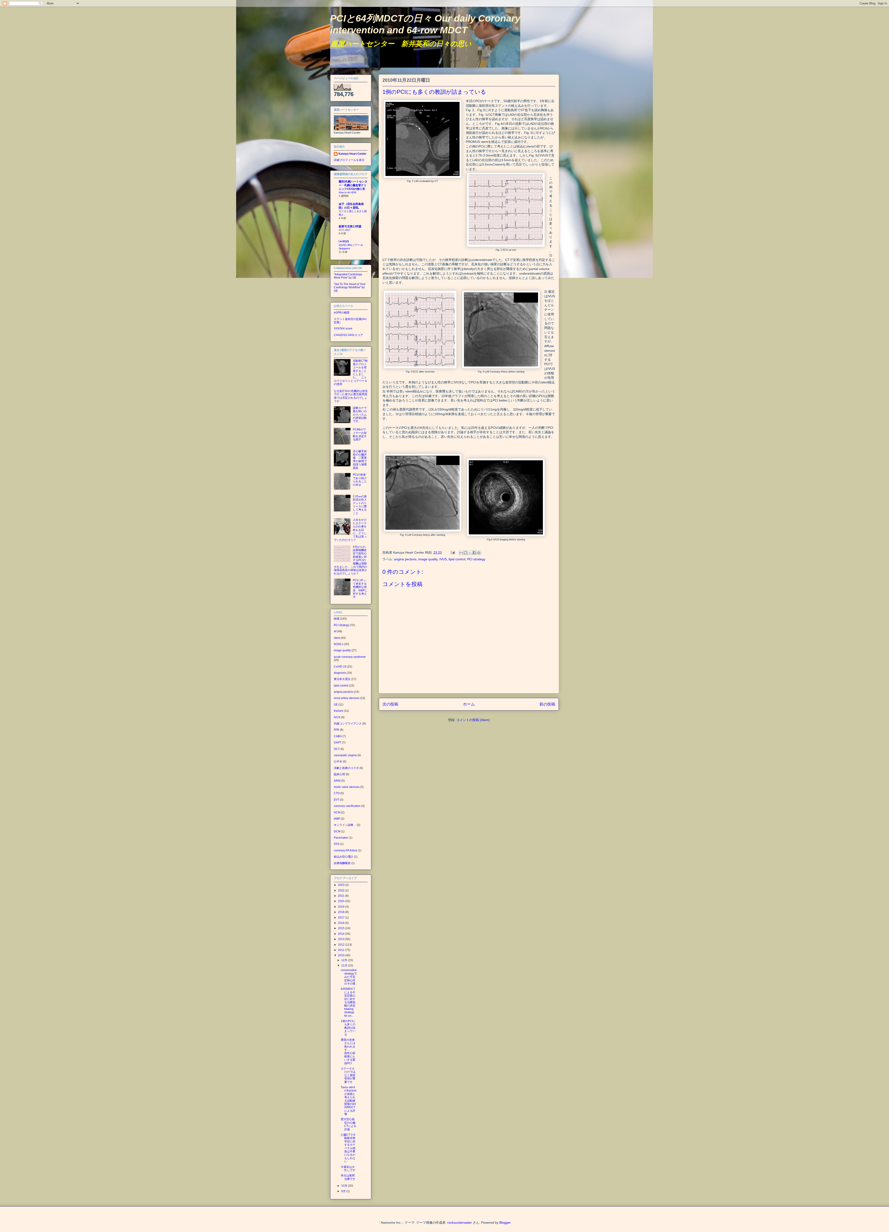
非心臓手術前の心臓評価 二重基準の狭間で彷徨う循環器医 (360, 460)
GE (336, 704)
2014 (341, 933)
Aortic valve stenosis (347, 787)
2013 (341, 939)
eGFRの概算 (342, 312)
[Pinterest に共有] (478, 552)
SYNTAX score (343, 328)
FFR (336, 729)
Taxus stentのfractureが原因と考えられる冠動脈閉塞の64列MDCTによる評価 (349, 1101)
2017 (341, 917)
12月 (344, 960)
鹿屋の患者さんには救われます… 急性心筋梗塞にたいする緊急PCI (348, 1051)
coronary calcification (347, 806)
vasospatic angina (345, 755)
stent (337, 638)
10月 (344, 1185)
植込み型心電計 (343, 856)
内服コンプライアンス (348, 723)
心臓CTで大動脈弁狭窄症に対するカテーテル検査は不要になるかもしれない (348, 1148)
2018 (341, 912)
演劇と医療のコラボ (346, 768)
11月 (344, 965)
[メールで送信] (461, 552)
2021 (341, 895)
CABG (338, 736)
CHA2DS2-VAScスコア (348, 335)
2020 (341, 901)
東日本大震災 (342, 679)
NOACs (338, 644)
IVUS (443, 559)
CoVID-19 (340, 666)
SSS (336, 844)
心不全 (338, 761)
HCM (337, 812)
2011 (341, 950)
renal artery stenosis (346, 698)
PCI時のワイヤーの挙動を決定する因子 (360, 434)
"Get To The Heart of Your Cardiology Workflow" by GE (350, 287)
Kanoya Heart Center (352, 153)
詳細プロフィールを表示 (349, 160)
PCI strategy (476, 559)
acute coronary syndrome (350, 656)
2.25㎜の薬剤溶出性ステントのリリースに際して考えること (360, 505)
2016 (341, 923)
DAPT (337, 742)
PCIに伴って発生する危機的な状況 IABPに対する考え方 (360, 589)
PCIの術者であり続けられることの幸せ (360, 479)
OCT (337, 749)
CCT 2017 (344, 230)
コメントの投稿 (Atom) (473, 720)
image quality (428, 559)
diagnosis (340, 672)
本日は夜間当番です (348, 1177)
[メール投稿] (452, 552)
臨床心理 (339, 774)
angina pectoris (405, 559)
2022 (341, 890)
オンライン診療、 (345, 825)
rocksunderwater (459, 1222)
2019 (341, 906)
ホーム (469, 704)
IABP (337, 818)
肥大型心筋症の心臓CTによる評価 (348, 1124)
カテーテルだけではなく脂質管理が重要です (348, 1075)
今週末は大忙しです (348, 1168)
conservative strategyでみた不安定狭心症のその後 (349, 977)
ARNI (337, 780)
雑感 (336, 618)
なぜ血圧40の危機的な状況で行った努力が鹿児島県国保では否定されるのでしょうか (351, 396)
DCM (337, 831)
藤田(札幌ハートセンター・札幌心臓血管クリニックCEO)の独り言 (353, 185)
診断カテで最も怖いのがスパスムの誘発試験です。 (360, 414)
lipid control (457, 559)
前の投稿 (547, 704)
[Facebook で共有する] (474, 552)
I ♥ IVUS (344, 241)
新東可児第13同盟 (350, 226)
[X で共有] (470, 552)
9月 (343, 1191)
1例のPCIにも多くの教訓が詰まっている (348, 1027)
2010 (341, 955)
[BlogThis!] (465, 552)
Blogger (504, 1222)
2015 (341, 928)
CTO (337, 793)
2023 (341, 885)
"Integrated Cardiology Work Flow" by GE (348, 276)
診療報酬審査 (342, 863)
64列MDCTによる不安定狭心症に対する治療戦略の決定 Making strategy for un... (349, 1002)
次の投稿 (390, 704)
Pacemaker (341, 837)
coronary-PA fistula (345, 850)
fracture (338, 710)
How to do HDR (347, 192)
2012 (341, 944)
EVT (336, 799)
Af (335, 631)
